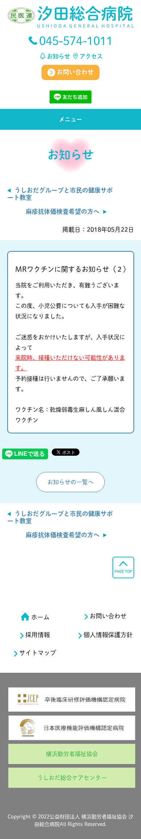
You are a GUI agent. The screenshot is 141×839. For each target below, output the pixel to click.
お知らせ (58, 56)
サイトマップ (37, 653)
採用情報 (37, 635)
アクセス (91, 56)
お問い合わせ (74, 72)
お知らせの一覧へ (70, 482)
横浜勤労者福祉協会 (72, 754)
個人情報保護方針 (108, 635)
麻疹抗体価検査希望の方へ (62, 211)
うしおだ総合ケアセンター (72, 778)
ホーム (40, 617)
